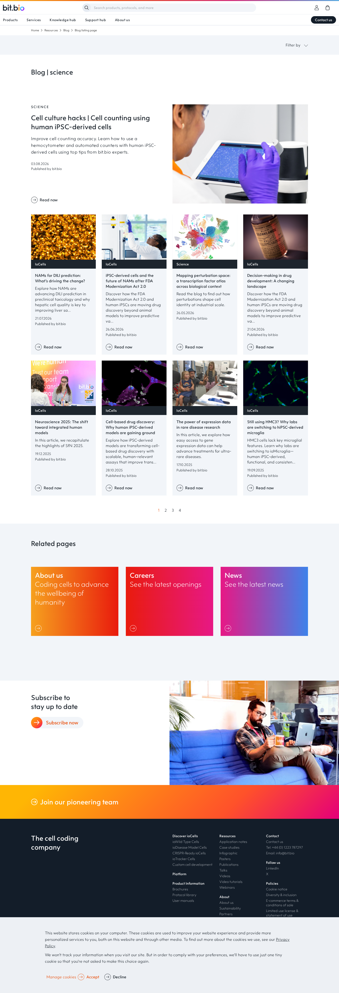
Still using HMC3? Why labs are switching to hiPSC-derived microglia (275, 427)
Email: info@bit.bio (280, 853)
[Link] (39, 628)
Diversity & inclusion (281, 895)
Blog (66, 30)
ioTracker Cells (183, 859)
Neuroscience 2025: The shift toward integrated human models (61, 427)
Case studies (229, 847)
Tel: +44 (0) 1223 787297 (284, 847)
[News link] (264, 601)
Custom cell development (192, 864)
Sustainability (230, 908)
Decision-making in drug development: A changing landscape (270, 281)
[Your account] (316, 7)
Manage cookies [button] (61, 976)
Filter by (293, 44)
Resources (51, 30)
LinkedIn (272, 868)
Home (35, 30)
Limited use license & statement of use (282, 913)
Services (34, 20)
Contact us (323, 20)
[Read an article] (240, 202)
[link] (327, 7)
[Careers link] (169, 601)
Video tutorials (230, 881)
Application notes (233, 841)
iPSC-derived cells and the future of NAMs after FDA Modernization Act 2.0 (130, 281)
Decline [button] (119, 976)
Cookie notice (276, 889)
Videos (224, 876)
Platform (179, 874)
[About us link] (74, 601)
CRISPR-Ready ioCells (189, 853)
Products (10, 20)
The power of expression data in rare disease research (203, 424)
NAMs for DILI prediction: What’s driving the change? (60, 278)
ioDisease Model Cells (189, 847)
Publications (228, 864)
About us (122, 20)
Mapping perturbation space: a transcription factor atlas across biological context (203, 281)
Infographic (228, 853)
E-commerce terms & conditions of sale (282, 902)
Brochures (180, 889)
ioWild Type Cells (185, 841)
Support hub (95, 20)
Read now (49, 199)
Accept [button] (92, 976)
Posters (225, 859)
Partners (226, 914)
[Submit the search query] (86, 7)
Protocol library (184, 895)
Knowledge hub (63, 20)
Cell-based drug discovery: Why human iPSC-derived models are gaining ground (130, 427)
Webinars (227, 887)
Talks (223, 870)
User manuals (183, 900)
